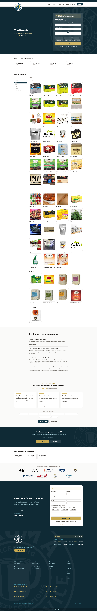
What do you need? (56, 511)
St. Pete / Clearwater (53, 566)
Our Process (69, 568)
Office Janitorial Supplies (36, 566)
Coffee (16, 88)
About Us (68, 560)
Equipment (34, 561)
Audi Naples (54, 416)
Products (54, 4)
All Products (34, 560)
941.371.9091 (64, 541)
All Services (16, 560)
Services (48, 4)
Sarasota (55, 541)
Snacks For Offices (35, 568)
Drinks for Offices (35, 565)
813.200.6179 (64, 542)
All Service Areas (54, 591)
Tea (16, 84)
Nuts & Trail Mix (18, 90)
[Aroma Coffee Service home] (18, 7)
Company (58, 27)
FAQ (67, 575)
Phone (69, 31)
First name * (57, 22)
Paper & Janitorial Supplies (19, 568)
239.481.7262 (80, 541)
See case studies (54, 421)
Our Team (68, 561)
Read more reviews (43, 421)
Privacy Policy (76, 603)
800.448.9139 (18, 515)
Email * (56, 31)
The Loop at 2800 (23, 414)
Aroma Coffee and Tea (36, 563)
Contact (80, 4)
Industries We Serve (19, 596)
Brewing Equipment (17, 566)
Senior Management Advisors (71, 414)
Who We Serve (61, 4)
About (73, 4)
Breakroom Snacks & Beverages (20, 565)
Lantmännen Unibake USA (45, 416)
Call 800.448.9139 (55, 441)
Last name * (70, 22)
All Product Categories (20, 594)
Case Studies (68, 4)
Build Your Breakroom (42, 441)
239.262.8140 (80, 542)
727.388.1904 (64, 544)
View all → (51, 570)
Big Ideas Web (57, 609)
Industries (68, 565)
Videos (68, 571)
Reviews (68, 573)
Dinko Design (47, 609)
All (16, 82)
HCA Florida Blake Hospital (44, 414)
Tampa (50, 568)
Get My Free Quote (68, 43)
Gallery (68, 570)
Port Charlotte (52, 563)
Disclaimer (81, 603)
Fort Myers (71, 541)
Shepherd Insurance (33, 414)
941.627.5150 (80, 544)
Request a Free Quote (19, 550)
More (16, 86)
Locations (68, 566)
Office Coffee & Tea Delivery (19, 561)
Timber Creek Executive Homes (57, 414)
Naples (50, 561)
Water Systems (17, 563)
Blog (68, 576)
